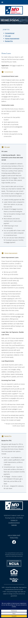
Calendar (14, 525)
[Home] (14, 14)
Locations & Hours (14, 522)
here (13, 65)
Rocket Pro (9, 41)
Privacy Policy (14, 537)
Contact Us (14, 520)
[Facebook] (14, 543)
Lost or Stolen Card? (14, 535)
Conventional (9, 33)
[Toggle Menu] (2, 2)
